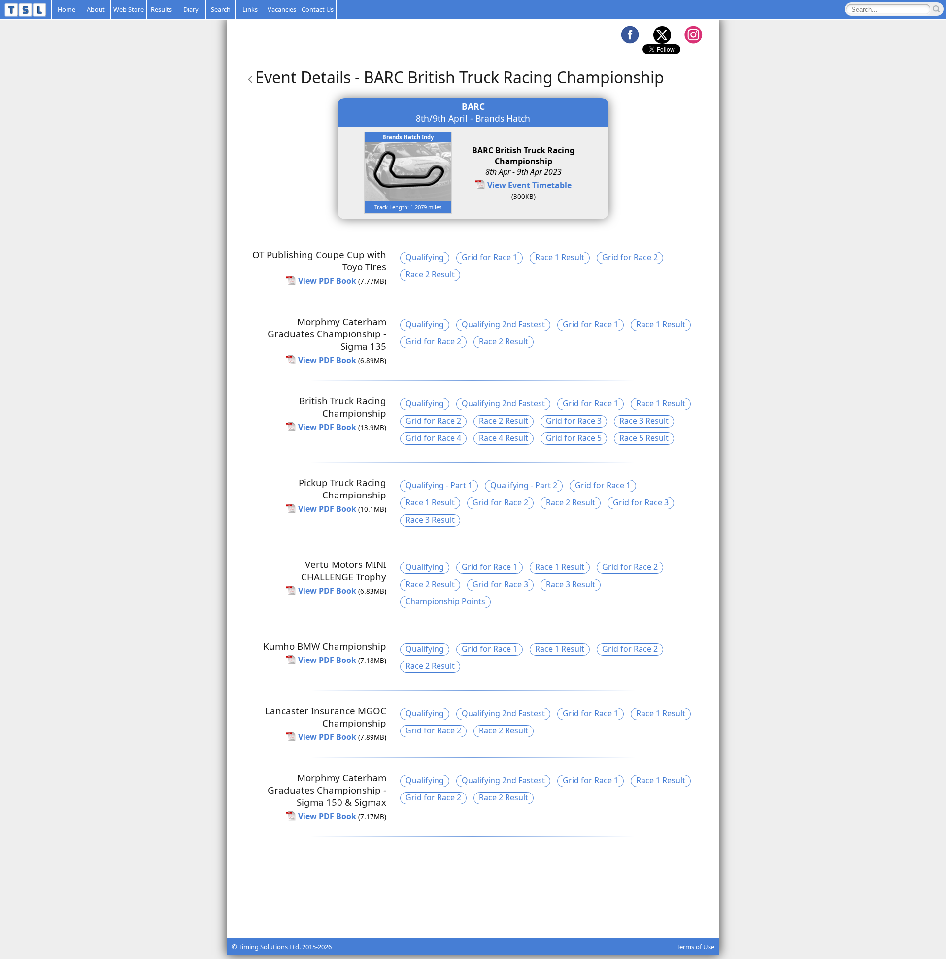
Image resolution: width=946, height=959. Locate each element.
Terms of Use (695, 946)
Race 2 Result (430, 274)
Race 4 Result (503, 437)
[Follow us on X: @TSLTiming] (662, 34)
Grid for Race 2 (630, 257)
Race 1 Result (559, 257)
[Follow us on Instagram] (693, 34)
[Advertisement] (473, 913)
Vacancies (282, 9)
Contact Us (318, 9)
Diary (191, 9)
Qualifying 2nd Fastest (503, 324)
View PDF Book (327, 280)
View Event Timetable (529, 185)
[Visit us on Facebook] (630, 34)
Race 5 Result (644, 437)
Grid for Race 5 (574, 437)
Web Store (128, 9)
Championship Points (445, 601)
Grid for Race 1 (489, 257)
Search (221, 9)
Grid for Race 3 (574, 420)
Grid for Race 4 (433, 437)
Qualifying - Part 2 (523, 485)
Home (66, 9)
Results (161, 9)
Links (250, 9)
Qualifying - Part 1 (439, 485)
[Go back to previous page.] (248, 77)
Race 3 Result (644, 420)
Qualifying (424, 257)
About (96, 9)
